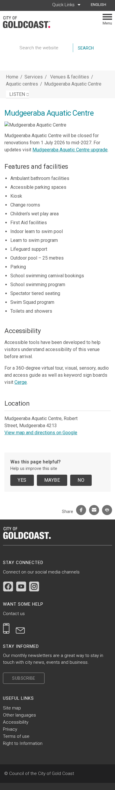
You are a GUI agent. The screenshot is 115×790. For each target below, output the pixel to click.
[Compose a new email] (20, 628)
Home (12, 77)
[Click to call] (6, 628)
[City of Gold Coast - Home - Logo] (29, 22)
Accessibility (15, 722)
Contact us (14, 613)
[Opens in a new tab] (8, 586)
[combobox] (100, 4)
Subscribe (23, 678)
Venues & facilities (70, 77)
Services (33, 77)
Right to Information (22, 743)
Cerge (20, 382)
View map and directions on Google (40, 432)
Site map (12, 708)
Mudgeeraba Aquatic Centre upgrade (70, 150)
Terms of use (16, 736)
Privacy (10, 729)
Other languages (19, 715)
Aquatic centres (22, 84)
